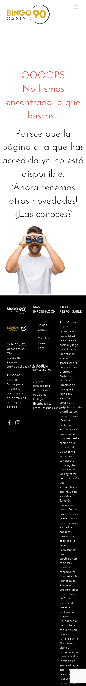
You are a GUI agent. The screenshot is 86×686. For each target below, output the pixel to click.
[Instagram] (17, 422)
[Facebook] (9, 422)
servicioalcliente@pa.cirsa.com (27, 366)
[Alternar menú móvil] (76, 7)
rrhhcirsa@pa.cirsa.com (49, 408)
